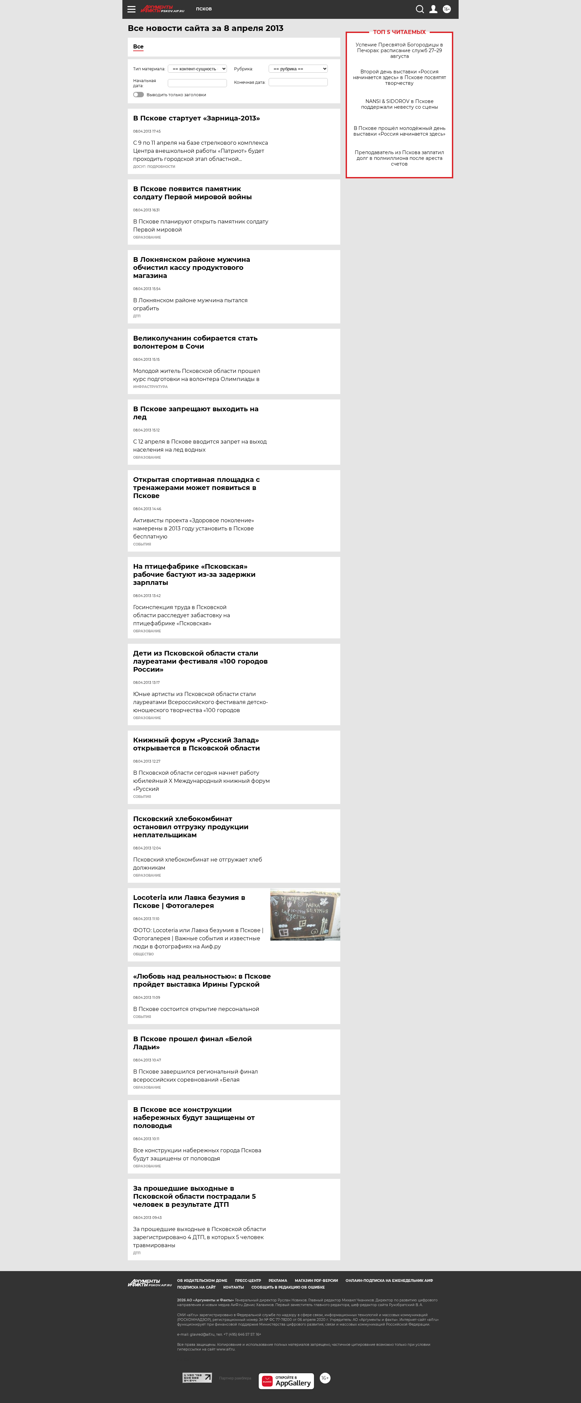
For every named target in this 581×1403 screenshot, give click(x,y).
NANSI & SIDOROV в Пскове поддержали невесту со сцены (399, 104)
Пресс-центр (248, 1280)
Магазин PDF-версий (316, 1280)
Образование (147, 237)
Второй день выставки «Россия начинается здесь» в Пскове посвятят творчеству (399, 77)
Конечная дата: (250, 82)
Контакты (233, 1287)
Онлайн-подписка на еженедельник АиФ (389, 1280)
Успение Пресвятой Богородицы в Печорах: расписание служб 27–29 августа (399, 50)
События (142, 544)
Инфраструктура (150, 387)
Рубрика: (243, 68)
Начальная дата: (144, 83)
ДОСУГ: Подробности (154, 167)
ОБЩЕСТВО (143, 954)
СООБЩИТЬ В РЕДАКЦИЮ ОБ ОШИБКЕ (288, 1287)
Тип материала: (149, 68)
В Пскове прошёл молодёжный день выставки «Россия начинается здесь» (399, 131)
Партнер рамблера (235, 1378)
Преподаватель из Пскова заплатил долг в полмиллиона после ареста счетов (399, 158)
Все (138, 46)
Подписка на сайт (196, 1287)
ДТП (137, 316)
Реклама (278, 1280)
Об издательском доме (202, 1280)
